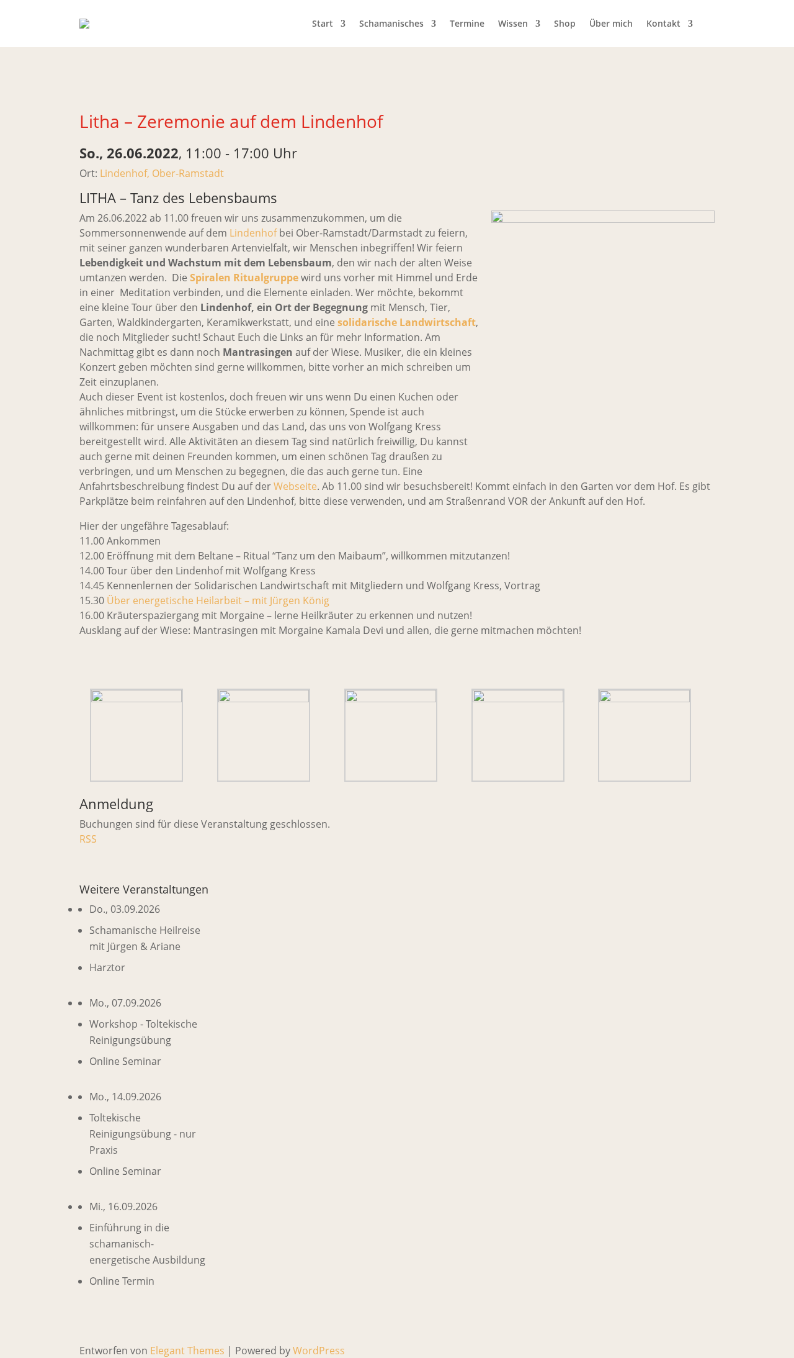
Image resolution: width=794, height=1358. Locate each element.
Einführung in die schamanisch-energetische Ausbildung (147, 1244)
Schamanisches (391, 23)
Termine (467, 23)
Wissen (513, 23)
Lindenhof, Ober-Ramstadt (162, 173)
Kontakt (663, 23)
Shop (565, 23)
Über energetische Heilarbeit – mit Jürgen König (218, 600)
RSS (88, 839)
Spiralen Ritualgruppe (244, 277)
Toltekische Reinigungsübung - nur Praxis (142, 1134)
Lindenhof (253, 233)
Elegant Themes (187, 1350)
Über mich (611, 23)
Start (322, 23)
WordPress (319, 1350)
